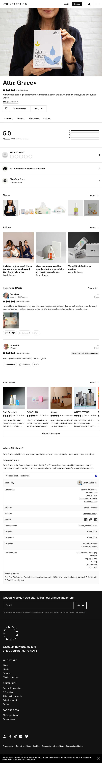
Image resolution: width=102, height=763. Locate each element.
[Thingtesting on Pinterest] (26, 737)
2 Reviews (24, 90)
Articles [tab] (46, 118)
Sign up (77, 4)
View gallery (51, 42)
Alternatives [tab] (33, 118)
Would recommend (22, 302)
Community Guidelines (51, 612)
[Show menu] (97, 4)
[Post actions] (98, 294)
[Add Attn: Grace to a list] (6, 108)
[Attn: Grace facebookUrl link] (85, 519)
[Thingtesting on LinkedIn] (20, 737)
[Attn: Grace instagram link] (90, 519)
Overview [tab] (8, 118)
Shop (36, 108)
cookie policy (30, 759)
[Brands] (15, 4)
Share (36, 333)
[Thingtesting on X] (9, 737)
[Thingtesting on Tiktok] (15, 737)
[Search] (88, 4)
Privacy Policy (81, 612)
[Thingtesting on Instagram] (4, 737)
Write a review (20, 108)
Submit (80, 605)
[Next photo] (96, 42)
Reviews (7, 139)
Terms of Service (37, 612)
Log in (66, 4)
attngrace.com (9, 101)
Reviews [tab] (21, 118)
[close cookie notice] (98, 758)
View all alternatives (51, 433)
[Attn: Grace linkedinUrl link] (95, 519)
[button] (15, 296)
